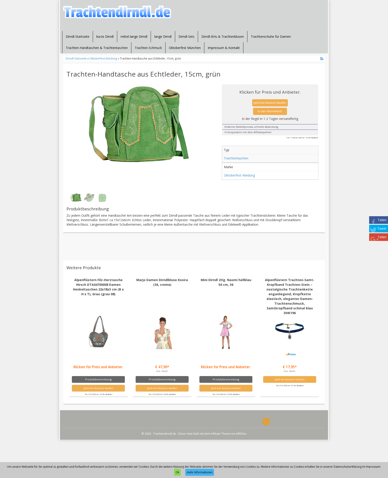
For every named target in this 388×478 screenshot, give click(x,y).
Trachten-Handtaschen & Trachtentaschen (97, 48)
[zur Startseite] (117, 12)
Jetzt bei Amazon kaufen (270, 103)
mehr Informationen (199, 472)
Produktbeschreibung (98, 379)
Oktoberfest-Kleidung (103, 58)
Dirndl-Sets (186, 36)
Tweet (381, 228)
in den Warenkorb (270, 111)
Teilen (382, 220)
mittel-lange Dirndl (134, 36)
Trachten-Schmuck (148, 48)
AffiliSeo (241, 433)
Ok (177, 472)
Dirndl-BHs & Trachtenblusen (222, 36)
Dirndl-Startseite (77, 36)
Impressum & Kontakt (224, 48)
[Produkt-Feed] (266, 421)
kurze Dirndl (105, 36)
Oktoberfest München (185, 48)
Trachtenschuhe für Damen (271, 36)
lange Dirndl (163, 36)
